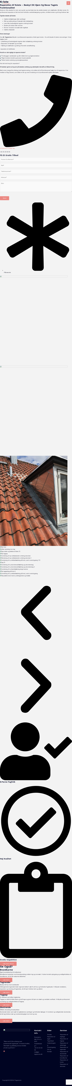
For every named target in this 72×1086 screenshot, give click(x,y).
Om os (49, 1049)
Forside (49, 1034)
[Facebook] (4, 1051)
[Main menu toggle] (68, 3)
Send (4, 198)
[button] (36, 613)
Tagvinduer (50, 1041)
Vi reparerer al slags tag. (7, 148)
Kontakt (49, 1051)
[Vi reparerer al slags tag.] (36, 146)
